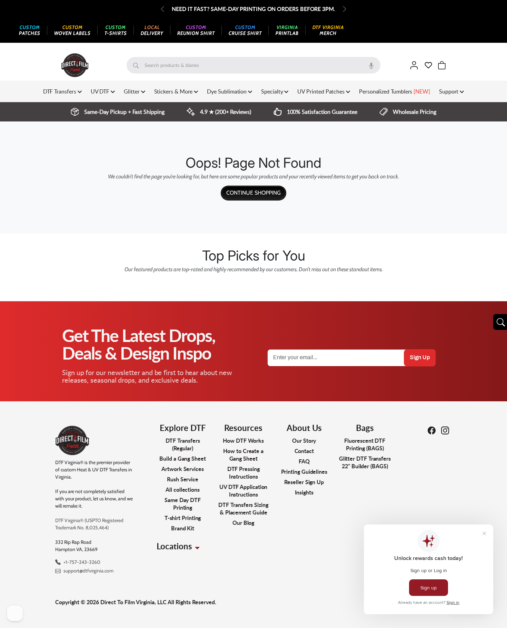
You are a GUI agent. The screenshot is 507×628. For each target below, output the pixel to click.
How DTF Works (243, 440)
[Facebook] (431, 430)
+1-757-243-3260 (81, 562)
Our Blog (243, 523)
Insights (304, 492)
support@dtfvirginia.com (88, 571)
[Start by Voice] (371, 65)
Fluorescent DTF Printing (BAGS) (364, 444)
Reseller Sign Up (304, 482)
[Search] (136, 65)
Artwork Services (182, 469)
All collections (183, 489)
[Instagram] (445, 430)
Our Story (304, 440)
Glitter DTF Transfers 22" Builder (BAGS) (365, 462)
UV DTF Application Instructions (243, 490)
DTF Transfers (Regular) (183, 444)
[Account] (414, 65)
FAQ (304, 461)
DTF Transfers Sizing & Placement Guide (243, 508)
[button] (428, 65)
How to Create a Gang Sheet (243, 454)
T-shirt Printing (183, 518)
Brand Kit (182, 528)
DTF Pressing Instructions (243, 472)
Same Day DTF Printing (183, 503)
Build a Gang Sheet (182, 458)
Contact (304, 451)
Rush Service (182, 479)
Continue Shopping (253, 192)
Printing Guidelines (304, 471)
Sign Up (420, 357)
